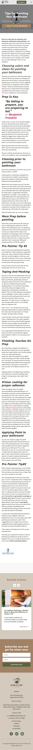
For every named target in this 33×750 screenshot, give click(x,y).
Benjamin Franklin (13, 116)
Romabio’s (5, 93)
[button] (31, 2)
